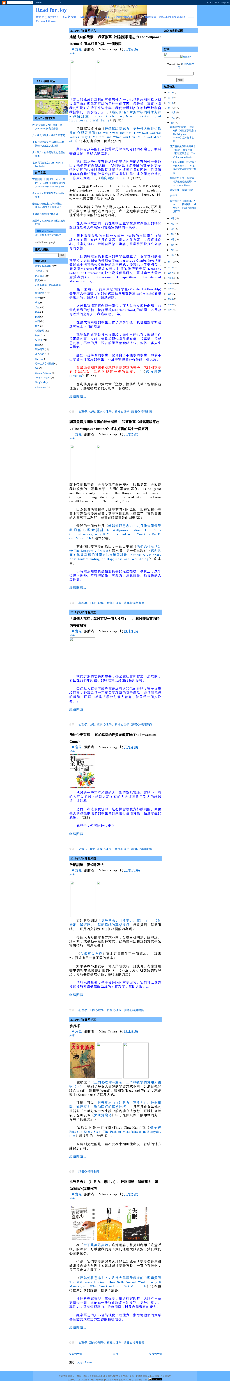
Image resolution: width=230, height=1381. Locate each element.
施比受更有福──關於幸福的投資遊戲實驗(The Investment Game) (183, 181)
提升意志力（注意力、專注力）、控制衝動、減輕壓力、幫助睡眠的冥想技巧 (115, 922)
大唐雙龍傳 (103, 1115)
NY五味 (39, 358)
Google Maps (41, 382)
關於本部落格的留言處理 (48, 234)
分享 (72, 53)
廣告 (37, 326)
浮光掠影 (39, 354)
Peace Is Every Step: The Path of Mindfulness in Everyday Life (115, 1133)
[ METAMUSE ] (97, 1379)
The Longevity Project (91, 550)
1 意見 (77, 434)
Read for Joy (51, 9)
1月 (173, 255)
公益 (37, 307)
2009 (170, 272)
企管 (37, 297)
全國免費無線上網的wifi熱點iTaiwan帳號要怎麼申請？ (47, 205)
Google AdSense (43, 372)
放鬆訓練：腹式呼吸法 (87, 864)
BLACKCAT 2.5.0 (128, 1379)
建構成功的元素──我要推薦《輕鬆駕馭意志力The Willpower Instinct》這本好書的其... (183, 133)
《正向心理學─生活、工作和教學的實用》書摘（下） (115, 1084)
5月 (173, 234)
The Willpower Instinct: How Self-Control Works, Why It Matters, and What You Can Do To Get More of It (115, 136)
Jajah (37, 335)
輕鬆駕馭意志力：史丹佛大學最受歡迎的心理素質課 (120, 1278)
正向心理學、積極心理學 (48, 285)
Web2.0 (38, 340)
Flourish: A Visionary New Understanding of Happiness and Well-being (115, 118)
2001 (170, 309)
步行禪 (75, 1025)
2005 (170, 293)
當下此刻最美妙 (96, 1245)
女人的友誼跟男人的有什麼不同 (48, 135)
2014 (170, 97)
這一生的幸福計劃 (44, 363)
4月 (173, 239)
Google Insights (42, 377)
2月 (173, 250)
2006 (170, 288)
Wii (37, 368)
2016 (170, 92)
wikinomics (40, 386)
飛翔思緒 (39, 293)
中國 (37, 321)
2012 (170, 108)
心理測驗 (39, 330)
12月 (173, 112)
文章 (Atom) (84, 1362)
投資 (37, 280)
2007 (170, 283)
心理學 (38, 271)
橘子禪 (155, 1127)
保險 (37, 344)
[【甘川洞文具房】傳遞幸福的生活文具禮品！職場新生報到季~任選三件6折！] (52, 113)
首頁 (115, 1354)
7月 (173, 223)
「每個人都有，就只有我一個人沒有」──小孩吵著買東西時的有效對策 (183, 167)
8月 (173, 218)
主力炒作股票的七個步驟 (45, 213)
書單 (37, 311)
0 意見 (77, 49)
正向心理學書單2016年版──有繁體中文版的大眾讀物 (48, 143)
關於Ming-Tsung (45, 230)
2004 (170, 299)
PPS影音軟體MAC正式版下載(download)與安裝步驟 (47, 126)
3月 (173, 244)
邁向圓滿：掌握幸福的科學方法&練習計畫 (115, 552)
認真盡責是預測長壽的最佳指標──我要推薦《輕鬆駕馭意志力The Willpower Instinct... (183, 151)
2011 (170, 262)
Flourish (121, 178)
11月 (173, 117)
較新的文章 (75, 1354)
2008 (170, 278)
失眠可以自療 (91, 953)
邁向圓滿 (108, 178)
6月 (173, 228)
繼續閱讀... (77, 396)
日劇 (37, 316)
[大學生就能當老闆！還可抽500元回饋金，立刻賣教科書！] (52, 98)
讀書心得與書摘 (43, 266)
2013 (170, 103)
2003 (170, 304)
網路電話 (39, 349)
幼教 (37, 302)
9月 (173, 123)
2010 (170, 267)
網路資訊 (39, 275)
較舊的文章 (155, 1354)
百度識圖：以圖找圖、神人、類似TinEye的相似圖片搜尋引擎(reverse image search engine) (49, 183)
